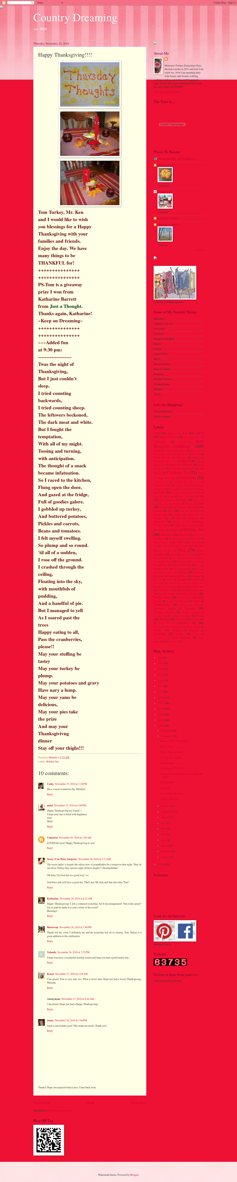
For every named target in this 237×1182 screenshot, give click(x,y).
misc (170, 550)
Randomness (168, 572)
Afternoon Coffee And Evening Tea (177, 159)
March (164, 845)
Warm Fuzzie (193, 626)
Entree (181, 496)
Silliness (196, 579)
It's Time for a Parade (171, 757)
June (163, 828)
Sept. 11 (158, 579)
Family (183, 500)
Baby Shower (180, 450)
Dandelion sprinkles (169, 224)
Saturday (172, 576)
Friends (157, 510)
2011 (160, 720)
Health (200, 525)
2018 (160, 680)
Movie (193, 554)
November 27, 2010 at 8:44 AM (77, 999)
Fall (201, 496)
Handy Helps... (167, 746)
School (183, 576)
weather (158, 630)
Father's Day (162, 503)
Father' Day (198, 500)
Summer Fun (197, 590)
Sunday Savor (162, 597)
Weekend (193, 630)
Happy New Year (183, 525)
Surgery (170, 601)
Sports (174, 586)
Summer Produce (167, 593)
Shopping (182, 579)
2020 (157, 433)
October (165, 806)
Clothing (172, 489)
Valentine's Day (186, 623)
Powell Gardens (161, 568)
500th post (172, 433)
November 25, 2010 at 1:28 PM (71, 784)
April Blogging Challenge (179, 443)
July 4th (196, 538)
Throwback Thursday (165, 608)
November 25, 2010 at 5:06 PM (70, 805)
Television (183, 601)
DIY (198, 492)
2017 (160, 686)
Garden (178, 514)
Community (198, 489)
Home (90, 1102)
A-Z (184, 433)
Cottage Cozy (165, 191)
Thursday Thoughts (164, 612)
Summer (180, 590)
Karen (50, 974)
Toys (164, 615)
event (191, 496)
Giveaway (193, 518)
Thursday (190, 608)
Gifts (179, 518)
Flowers (189, 503)
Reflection (199, 572)
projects (187, 568)
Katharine (53, 898)
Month (183, 554)
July (163, 823)
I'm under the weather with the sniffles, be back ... (181, 775)
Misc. (182, 549)
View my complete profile (167, 92)
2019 (160, 674)
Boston (201, 464)
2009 (160, 864)
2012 (160, 714)
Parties (188, 565)
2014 (160, 703)
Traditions (175, 615)
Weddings (176, 630)
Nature (165, 558)
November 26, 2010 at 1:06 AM (75, 837)
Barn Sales (182, 454)
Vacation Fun (164, 623)
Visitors (157, 626)
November (182, 561)
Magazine (166, 546)
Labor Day (195, 542)
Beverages (181, 457)
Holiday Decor (167, 763)
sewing (169, 579)
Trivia (200, 616)
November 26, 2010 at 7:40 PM (75, 927)
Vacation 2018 (197, 619)
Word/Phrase (159, 637)
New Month (190, 558)
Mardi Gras (179, 546)
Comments (184, 489)
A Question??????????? (172, 768)
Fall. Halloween (167, 499)
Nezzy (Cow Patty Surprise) (62, 859)
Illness (160, 538)
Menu (160, 550)
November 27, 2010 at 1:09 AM (71, 974)
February (166, 851)
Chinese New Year (166, 478)
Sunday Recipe (188, 594)
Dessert (189, 492)
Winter (179, 634)
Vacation (180, 619)
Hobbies (174, 529)
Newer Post (41, 1102)
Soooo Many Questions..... (173, 793)
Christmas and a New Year (186, 481)
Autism (157, 450)
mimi (50, 805)
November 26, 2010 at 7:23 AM (94, 859)
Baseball (196, 454)
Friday (194, 507)
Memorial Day (196, 545)
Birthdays (184, 461)
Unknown (52, 837)
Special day (162, 586)
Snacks (157, 583)
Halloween (159, 521)
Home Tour (199, 535)
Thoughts (184, 604)
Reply (50, 794)
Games (196, 510)
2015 (160, 697)
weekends (159, 634)
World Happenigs (181, 637)
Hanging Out (179, 521)
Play (198, 565)
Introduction (174, 538)
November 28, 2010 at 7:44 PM (71, 1020)
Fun (170, 511)
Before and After (162, 457)
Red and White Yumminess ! (174, 741)
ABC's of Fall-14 (169, 437)
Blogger (134, 1174)
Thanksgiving (162, 604)
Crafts (161, 492)
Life (156, 545)
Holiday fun (52, 761)
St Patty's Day (197, 586)
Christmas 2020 (161, 481)
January (165, 857)
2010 (160, 725)
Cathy (50, 784)
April (164, 840)
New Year (166, 561)
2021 (160, 663)
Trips (187, 615)
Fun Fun (184, 511)
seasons (196, 576)
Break (159, 468)
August (165, 817)
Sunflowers (182, 597)
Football (163, 507)
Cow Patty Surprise (168, 218)
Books (189, 464)
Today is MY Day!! (170, 799)
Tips (155, 616)
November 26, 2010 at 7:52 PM (73, 952)
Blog (198, 461)
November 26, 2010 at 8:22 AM (76, 898)
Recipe (182, 572)
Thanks (196, 601)
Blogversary (175, 464)
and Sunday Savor (192, 437)
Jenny (50, 1020)
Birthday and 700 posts (164, 461)
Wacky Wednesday (173, 626)
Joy (186, 538)
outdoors (162, 565)
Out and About (197, 561)
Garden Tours (161, 518)
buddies (191, 468)
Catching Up (177, 472)
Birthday (196, 457)
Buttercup (52, 927)
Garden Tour (194, 514)
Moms (174, 554)
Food (201, 503)
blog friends (159, 464)
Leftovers (165, 788)
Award (167, 450)
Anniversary (160, 441)
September (167, 811)
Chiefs (201, 473)
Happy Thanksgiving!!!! (172, 752)
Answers (181, 441)
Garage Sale (160, 514)
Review (160, 576)
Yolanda (51, 952)
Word (195, 633)
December (176, 492)
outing (175, 565)
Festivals (177, 503)
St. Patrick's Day (165, 590)
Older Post (138, 1102)
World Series (173, 641)
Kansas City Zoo (161, 542)
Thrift (196, 604)
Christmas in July (162, 485)
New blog (176, 558)
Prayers (176, 568)
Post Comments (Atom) (59, 1110)
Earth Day (158, 496)
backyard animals (165, 454)
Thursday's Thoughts (190, 612)
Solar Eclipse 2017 (195, 583)
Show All (200, 249)
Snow (166, 583)
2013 (160, 708)
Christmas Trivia (182, 485)
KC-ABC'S (178, 542)
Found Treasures (179, 507)
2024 (160, 657)
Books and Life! (166, 165)
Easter (171, 496)
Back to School (197, 450)
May (163, 834)
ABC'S (199, 433)
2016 (160, 691)
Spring (184, 586)
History (161, 529)
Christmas (187, 477)
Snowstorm (178, 583)
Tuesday (164, 619)
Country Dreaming (75, 17)
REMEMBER (167, 782)
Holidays (167, 535)
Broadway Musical (175, 468)
